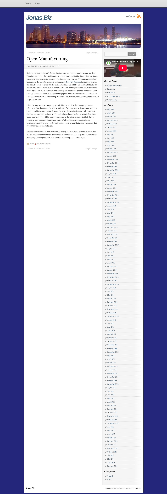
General (110, 476)
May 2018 (110, 216)
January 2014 (112, 370)
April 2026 (111, 113)
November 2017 (112, 238)
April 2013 (111, 402)
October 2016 (112, 280)
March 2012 (111, 437)
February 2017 (112, 266)
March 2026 (111, 116)
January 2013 (112, 412)
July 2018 (110, 209)
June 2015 (110, 327)
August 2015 (111, 320)
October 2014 (112, 348)
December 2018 (112, 191)
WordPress (137, 488)
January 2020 (112, 156)
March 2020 (111, 148)
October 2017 (112, 241)
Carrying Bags (112, 100)
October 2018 (112, 198)
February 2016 (112, 302)
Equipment (40, 144)
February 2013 (112, 409)
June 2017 (110, 255)
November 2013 (112, 377)
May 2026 (110, 109)
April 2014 (111, 359)
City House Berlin (113, 96)
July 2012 (110, 427)
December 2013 (112, 373)
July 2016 (110, 291)
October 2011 (112, 452)
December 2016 (112, 273)
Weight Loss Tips (92, 53)
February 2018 (112, 227)
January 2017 (112, 270)
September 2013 (113, 384)
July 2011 (110, 455)
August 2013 (111, 387)
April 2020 (111, 145)
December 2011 (112, 448)
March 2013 (111, 405)
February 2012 (112, 441)
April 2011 (111, 462)
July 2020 (110, 138)
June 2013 (110, 395)
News (32, 144)
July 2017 (110, 252)
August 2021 (111, 131)
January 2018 (112, 231)
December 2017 (112, 234)
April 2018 (111, 220)
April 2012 (111, 434)
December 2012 (112, 416)
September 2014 (113, 352)
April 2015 (111, 330)
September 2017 (113, 245)
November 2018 (112, 195)
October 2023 (112, 124)
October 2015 (112, 313)
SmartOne (108, 488)
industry (47, 144)
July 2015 (110, 323)
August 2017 (111, 248)
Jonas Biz (38, 17)
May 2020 (110, 141)
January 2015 (112, 341)
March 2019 (111, 184)
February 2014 (112, 366)
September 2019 (113, 170)
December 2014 (112, 345)
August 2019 (111, 174)
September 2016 (113, 284)
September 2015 (113, 316)
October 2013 (112, 380)
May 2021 (110, 134)
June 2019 (110, 177)
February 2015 (112, 337)
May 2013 (110, 398)
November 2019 (112, 163)
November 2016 (112, 277)
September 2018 (113, 202)
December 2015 (112, 309)
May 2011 (110, 459)
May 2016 (110, 295)
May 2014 (110, 355)
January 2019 (112, 188)
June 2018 (110, 213)
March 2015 (111, 334)
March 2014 (111, 362)
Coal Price (111, 92)
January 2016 (112, 305)
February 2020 (112, 152)
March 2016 (111, 298)
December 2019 (112, 159)
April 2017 (111, 263)
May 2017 (110, 259)
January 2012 (112, 444)
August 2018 (111, 206)
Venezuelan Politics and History (38, 53)
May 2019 (110, 181)
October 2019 (112, 166)
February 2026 (112, 120)
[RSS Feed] (139, 16)
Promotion (111, 89)
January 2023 (112, 127)
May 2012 (110, 430)
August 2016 (111, 288)
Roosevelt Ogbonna (73, 81)
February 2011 (112, 466)
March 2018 (111, 223)
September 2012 (113, 423)
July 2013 (110, 391)
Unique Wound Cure (114, 85)
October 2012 (112, 420)
